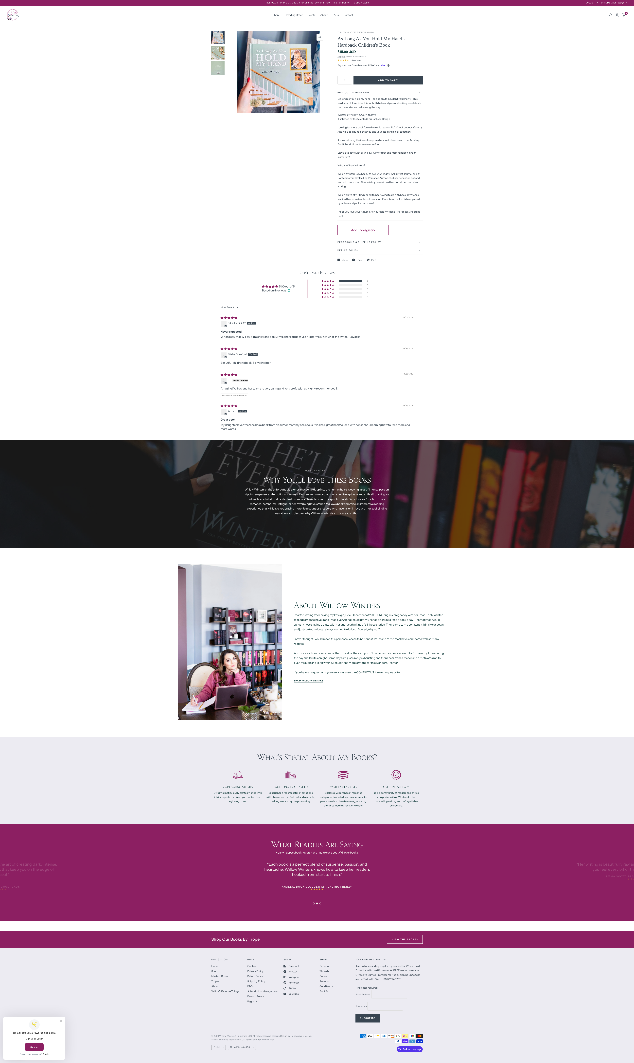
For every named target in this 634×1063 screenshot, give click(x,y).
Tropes (215, 981)
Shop (276, 15)
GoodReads (326, 986)
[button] (328, 281)
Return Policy (255, 976)
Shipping (341, 56)
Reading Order (294, 15)
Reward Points (255, 996)
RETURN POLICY (347, 250)
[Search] (610, 15)
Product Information (353, 92)
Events (311, 15)
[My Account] (617, 15)
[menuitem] (276, 15)
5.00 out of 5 (287, 286)
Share (345, 260)
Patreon (324, 966)
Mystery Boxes (219, 976)
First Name (361, 1006)
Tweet (359, 260)
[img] (229, 318)
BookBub (324, 991)
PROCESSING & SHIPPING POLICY (359, 242)
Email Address (363, 994)
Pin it (373, 260)
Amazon (324, 981)
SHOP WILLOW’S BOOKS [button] (308, 680)
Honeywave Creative (301, 1036)
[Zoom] (320, 37)
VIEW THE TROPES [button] (405, 939)
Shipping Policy (256, 981)
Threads (324, 971)
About (324, 15)
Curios (323, 976)
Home (214, 966)
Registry (252, 1001)
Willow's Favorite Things (225, 991)
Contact (348, 15)
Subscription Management (262, 991)
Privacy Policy (255, 971)
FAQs (336, 15)
